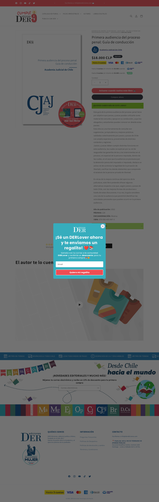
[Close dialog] (103, 226)
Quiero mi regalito (79, 272)
